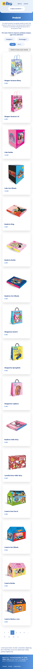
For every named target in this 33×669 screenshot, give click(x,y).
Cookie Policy (17, 666)
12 (9, 637)
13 (13, 637)
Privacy (10, 666)
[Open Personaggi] (26, 39)
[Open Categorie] (12, 39)
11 (4, 637)
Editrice (20, 3)
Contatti (26, 3)
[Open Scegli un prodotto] (22, 9)
